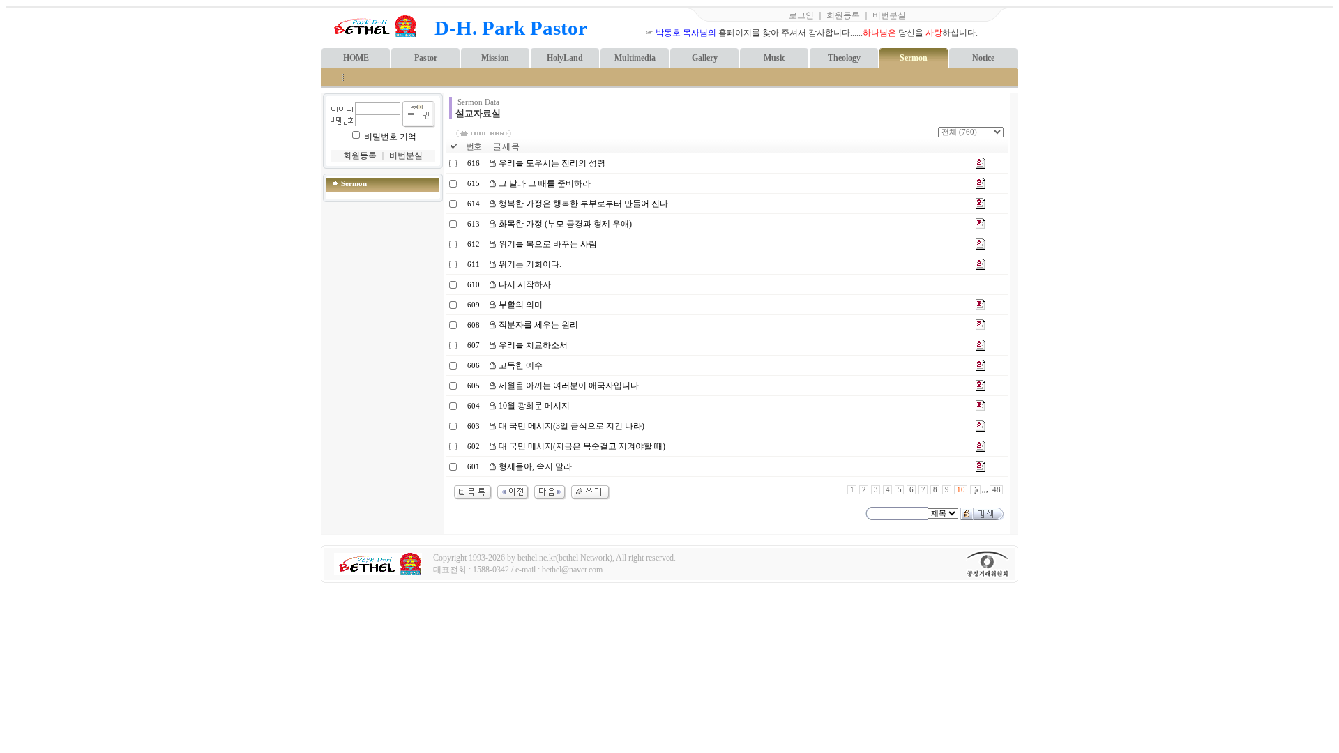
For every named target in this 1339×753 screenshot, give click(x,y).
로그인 (801, 15)
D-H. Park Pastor (510, 28)
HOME (356, 58)
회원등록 (843, 15)
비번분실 (889, 15)
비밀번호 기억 (390, 137)
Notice (983, 58)
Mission (495, 58)
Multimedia (635, 58)
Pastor (425, 58)
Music (774, 58)
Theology (844, 58)
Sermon (914, 58)
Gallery (705, 58)
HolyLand (565, 58)
